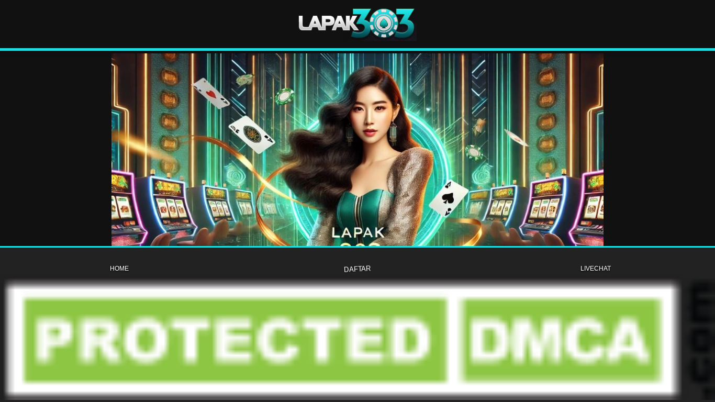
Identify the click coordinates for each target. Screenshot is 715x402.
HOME (119, 268)
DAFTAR (357, 268)
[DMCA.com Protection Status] (357, 397)
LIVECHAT (595, 268)
